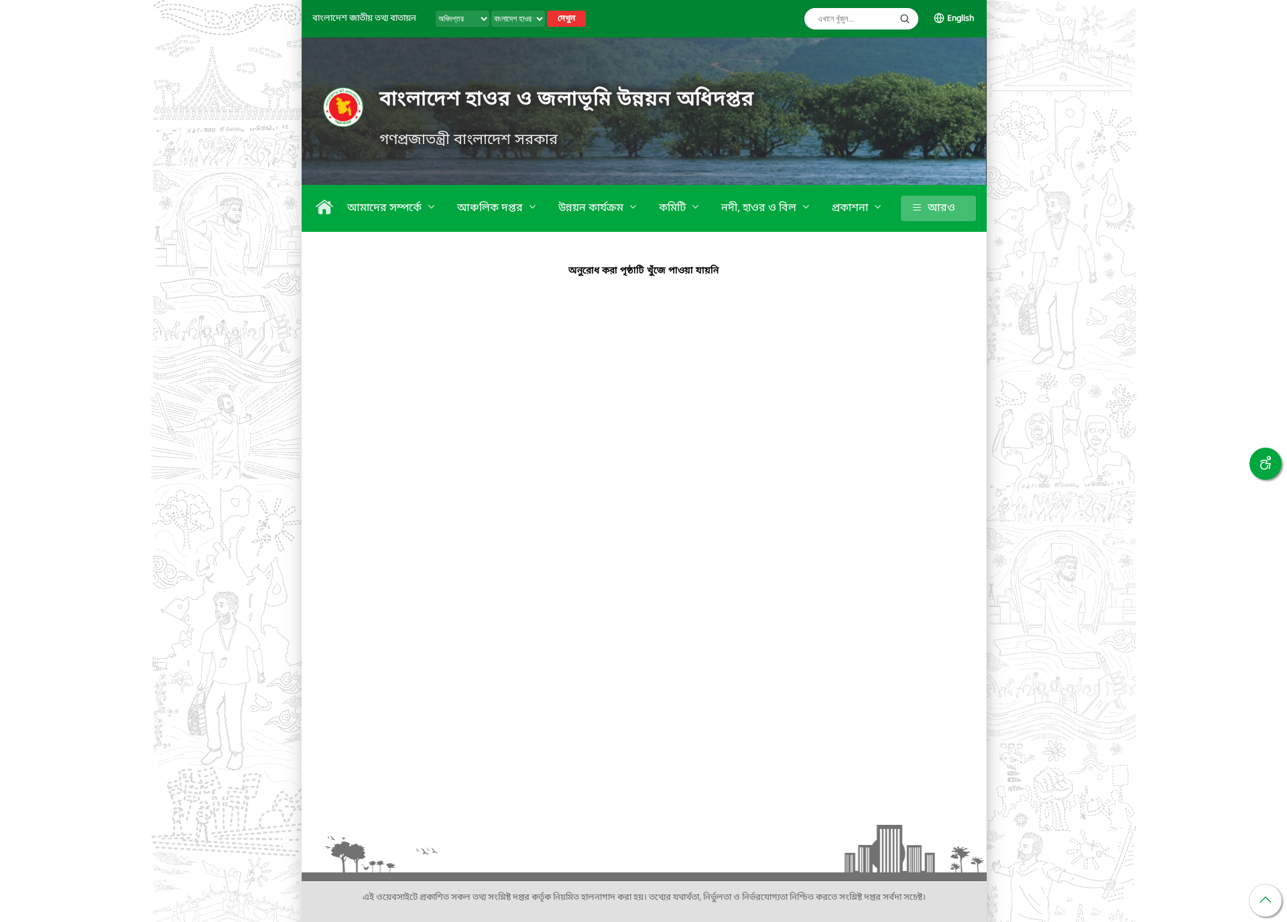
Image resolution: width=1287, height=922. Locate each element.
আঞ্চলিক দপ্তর (491, 208)
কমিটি (673, 208)
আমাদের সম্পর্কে (385, 208)
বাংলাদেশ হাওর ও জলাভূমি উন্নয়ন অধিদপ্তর (566, 99)
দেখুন (566, 18)
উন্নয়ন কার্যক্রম (592, 208)
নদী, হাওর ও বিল (760, 208)
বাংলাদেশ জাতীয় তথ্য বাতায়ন (364, 18)
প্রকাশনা (851, 208)
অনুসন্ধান (905, 18)
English (960, 18)
